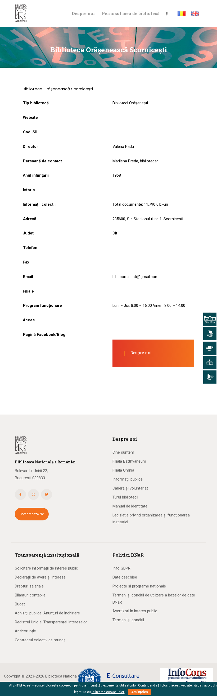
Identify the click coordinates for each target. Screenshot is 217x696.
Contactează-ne (32, 514)
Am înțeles (139, 692)
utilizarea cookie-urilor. (108, 692)
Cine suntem (123, 452)
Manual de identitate (129, 506)
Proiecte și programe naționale (139, 586)
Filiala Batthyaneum (129, 461)
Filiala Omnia (123, 470)
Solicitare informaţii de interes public (46, 568)
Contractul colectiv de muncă (40, 640)
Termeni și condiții (128, 620)
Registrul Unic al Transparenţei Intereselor (51, 622)
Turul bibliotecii (125, 497)
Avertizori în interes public (134, 611)
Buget (20, 604)
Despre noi (141, 352)
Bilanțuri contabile (30, 595)
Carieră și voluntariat (130, 488)
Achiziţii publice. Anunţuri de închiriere (47, 613)
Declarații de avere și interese (40, 577)
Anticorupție (25, 631)
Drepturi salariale (29, 586)
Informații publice (127, 479)
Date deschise (124, 577)
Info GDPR (121, 568)
